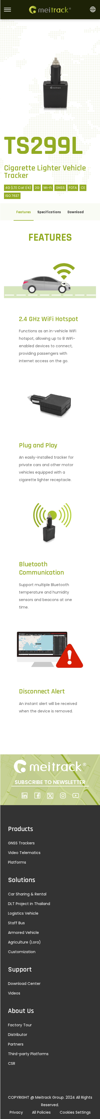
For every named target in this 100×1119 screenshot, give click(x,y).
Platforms (17, 862)
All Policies (41, 1112)
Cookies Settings (75, 1112)
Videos (14, 993)
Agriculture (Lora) (24, 942)
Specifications (49, 212)
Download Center (24, 983)
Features (23, 212)
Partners (15, 1044)
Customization (21, 951)
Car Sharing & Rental (27, 894)
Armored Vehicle (23, 932)
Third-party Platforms (28, 1053)
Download (75, 212)
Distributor (17, 1034)
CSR (11, 1063)
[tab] (24, 212)
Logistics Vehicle (23, 913)
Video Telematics (24, 852)
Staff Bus (16, 923)
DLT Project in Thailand (29, 903)
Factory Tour (20, 1025)
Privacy (16, 1112)
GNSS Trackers (21, 843)
